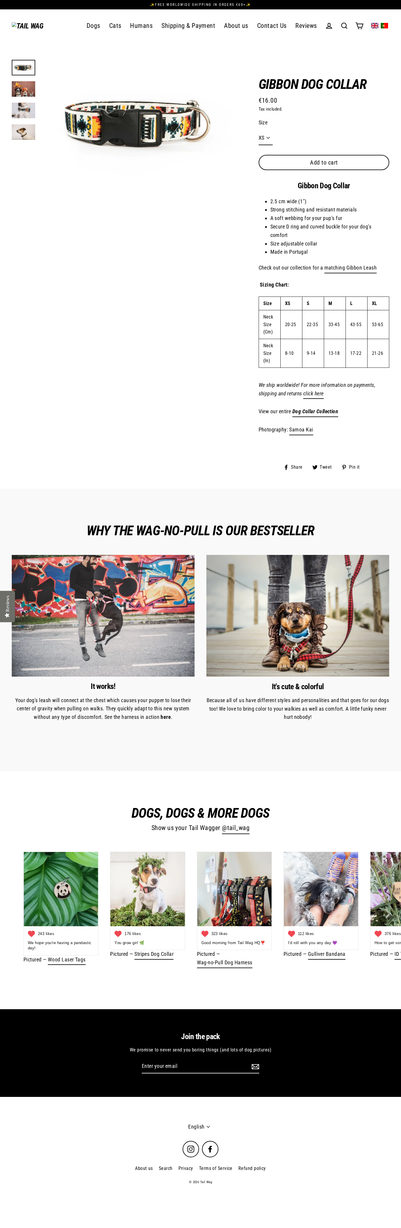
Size (263, 122)
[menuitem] (375, 25)
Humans (141, 25)
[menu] (379, 25)
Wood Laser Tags (67, 959)
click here (313, 393)
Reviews (306, 25)
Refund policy (252, 1168)
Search (166, 1168)
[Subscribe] (254, 1066)
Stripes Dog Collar (153, 954)
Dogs (93, 25)
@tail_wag (236, 827)
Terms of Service (215, 1168)
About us (236, 25)
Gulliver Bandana (327, 954)
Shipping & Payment (188, 25)
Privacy (185, 1168)
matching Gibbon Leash (350, 268)
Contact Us (272, 25)
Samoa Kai (301, 429)
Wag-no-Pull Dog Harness (224, 962)
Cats (115, 25)
